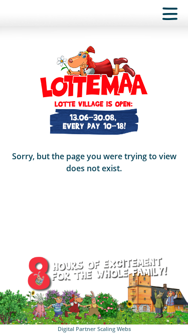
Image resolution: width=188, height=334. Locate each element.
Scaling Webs (114, 328)
